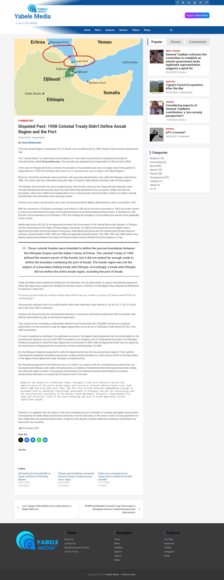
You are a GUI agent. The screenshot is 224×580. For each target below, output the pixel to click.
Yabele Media (32, 16)
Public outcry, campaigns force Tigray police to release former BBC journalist (115, 476)
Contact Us (70, 543)
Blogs (147, 30)
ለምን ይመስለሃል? (175, 132)
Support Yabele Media (197, 15)
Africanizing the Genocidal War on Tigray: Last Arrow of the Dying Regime (34, 476)
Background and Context (76, 547)
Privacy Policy (128, 574)
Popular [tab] (156, 42)
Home (87, 30)
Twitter (167, 547)
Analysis (110, 30)
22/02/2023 (171, 72)
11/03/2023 (171, 120)
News (98, 30)
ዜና (151, 188)
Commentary (25, 121)
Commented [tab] (197, 42)
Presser (154, 173)
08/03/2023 (171, 92)
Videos (136, 30)
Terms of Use (71, 551)
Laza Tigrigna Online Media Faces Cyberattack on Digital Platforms (46, 508)
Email (167, 555)
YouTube (168, 539)
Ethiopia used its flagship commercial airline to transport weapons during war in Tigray (76, 476)
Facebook (169, 543)
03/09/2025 (24, 137)
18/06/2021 (171, 136)
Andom (182, 72)
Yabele (153, 185)
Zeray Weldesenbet (31, 142)
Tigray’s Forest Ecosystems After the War (184, 86)
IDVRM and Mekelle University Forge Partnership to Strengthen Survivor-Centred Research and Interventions (110, 509)
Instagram (169, 551)
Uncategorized (157, 177)
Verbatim (154, 181)
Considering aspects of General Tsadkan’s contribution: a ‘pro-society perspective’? (184, 110)
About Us (69, 539)
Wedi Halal (184, 136)
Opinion (123, 30)
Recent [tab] (176, 42)
